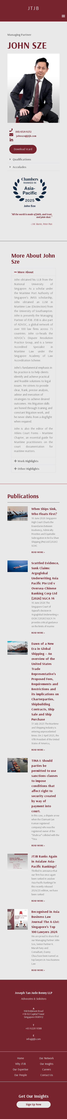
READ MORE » (38, 552)
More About (26, 272)
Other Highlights (28, 469)
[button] (63, 16)
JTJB (33, 8)
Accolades (19, 167)
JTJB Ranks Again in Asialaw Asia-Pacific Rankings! (44, 861)
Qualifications (22, 159)
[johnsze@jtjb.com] (11, 135)
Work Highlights (28, 461)
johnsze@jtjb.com (26, 135)
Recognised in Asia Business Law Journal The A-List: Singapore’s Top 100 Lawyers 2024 (45, 921)
